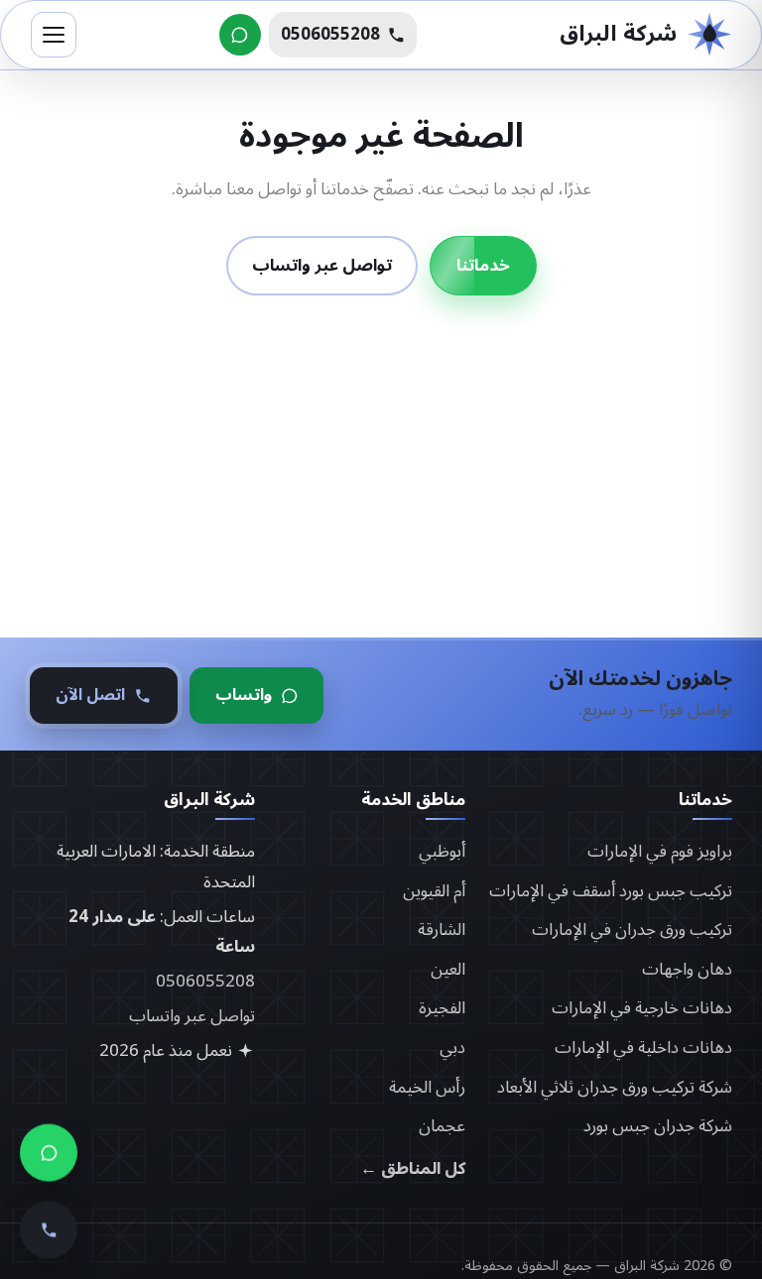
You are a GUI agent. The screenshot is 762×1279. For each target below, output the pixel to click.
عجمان (442, 1126)
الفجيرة (442, 1008)
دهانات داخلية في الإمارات (643, 1048)
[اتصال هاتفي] (48, 1220)
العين (448, 970)
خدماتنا (483, 266)
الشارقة (441, 930)
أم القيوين (434, 891)
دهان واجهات (687, 970)
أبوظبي (442, 852)
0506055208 (205, 981)
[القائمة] (53, 35)
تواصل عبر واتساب (322, 266)
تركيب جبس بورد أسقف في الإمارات (610, 891)
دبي (452, 1048)
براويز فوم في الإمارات (659, 852)
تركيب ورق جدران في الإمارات (632, 930)
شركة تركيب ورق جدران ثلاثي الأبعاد (614, 1087)
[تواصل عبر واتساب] (240, 35)
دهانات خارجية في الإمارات (642, 1008)
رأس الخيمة (427, 1087)
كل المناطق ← (412, 1169)
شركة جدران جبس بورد (657, 1126)
